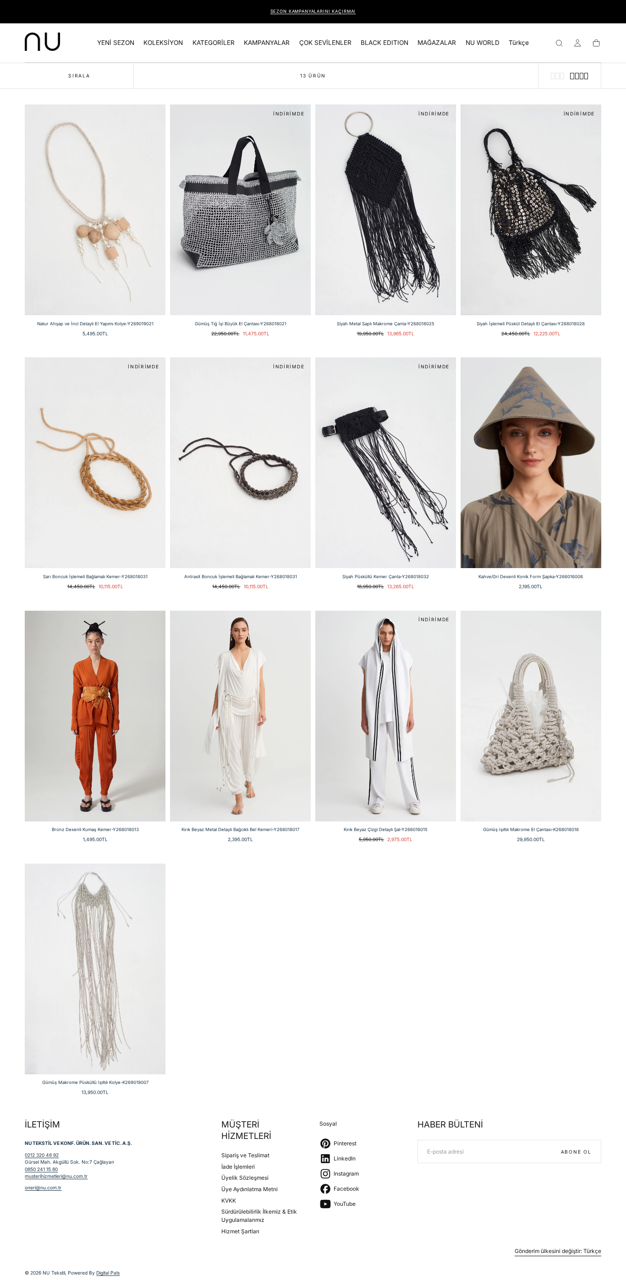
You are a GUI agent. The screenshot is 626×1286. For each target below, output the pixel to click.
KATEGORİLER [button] (213, 42)
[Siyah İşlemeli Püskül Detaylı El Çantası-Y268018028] (531, 209)
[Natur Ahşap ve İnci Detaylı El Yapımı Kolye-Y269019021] (95, 209)
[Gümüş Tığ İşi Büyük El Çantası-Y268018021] (240, 209)
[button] (519, 44)
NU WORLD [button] (483, 42)
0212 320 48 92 (42, 1155)
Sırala (79, 75)
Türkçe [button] (519, 42)
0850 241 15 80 (41, 1169)
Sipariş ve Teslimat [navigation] (245, 1155)
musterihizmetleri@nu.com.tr (56, 1176)
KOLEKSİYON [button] (163, 42)
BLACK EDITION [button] (384, 42)
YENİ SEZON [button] (115, 42)
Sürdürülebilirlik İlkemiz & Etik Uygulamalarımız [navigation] (259, 1216)
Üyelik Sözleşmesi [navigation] (245, 1178)
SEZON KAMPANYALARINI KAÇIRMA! (313, 11)
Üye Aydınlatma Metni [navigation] (249, 1189)
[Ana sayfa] (42, 43)
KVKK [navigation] (228, 1200)
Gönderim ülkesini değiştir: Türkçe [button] (558, 1251)
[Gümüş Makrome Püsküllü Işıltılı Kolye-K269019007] (95, 969)
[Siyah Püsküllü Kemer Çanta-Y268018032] (385, 462)
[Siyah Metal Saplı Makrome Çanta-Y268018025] (385, 209)
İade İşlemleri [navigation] (238, 1166)
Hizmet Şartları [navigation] (240, 1231)
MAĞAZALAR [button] (436, 42)
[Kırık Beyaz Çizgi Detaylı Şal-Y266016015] (385, 716)
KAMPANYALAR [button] (267, 42)
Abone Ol (576, 1152)
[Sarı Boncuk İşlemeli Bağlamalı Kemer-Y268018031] (95, 462)
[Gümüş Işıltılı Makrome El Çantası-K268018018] (531, 716)
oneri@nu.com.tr (43, 1187)
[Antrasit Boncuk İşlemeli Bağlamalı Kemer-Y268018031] (240, 462)
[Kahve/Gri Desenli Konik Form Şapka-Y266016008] (531, 462)
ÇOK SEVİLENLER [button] (325, 42)
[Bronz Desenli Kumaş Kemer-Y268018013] (95, 716)
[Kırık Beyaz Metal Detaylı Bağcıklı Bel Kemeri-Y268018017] (240, 716)
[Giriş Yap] (577, 43)
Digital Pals (108, 1272)
